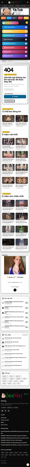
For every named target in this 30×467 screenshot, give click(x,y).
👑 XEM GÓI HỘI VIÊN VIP (7, 31)
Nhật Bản (5, 376)
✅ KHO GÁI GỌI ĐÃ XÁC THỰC (8, 35)
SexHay (3, 401)
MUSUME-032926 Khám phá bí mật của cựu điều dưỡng (15, 438)
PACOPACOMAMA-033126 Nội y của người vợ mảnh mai (15, 445)
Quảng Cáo (3, 417)
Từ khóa (16, 407)
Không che (18, 376)
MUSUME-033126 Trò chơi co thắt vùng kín (11, 440)
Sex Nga (18, 454)
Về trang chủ (10, 100)
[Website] (8, 411)
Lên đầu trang (4, 462)
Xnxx (15, 383)
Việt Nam (6, 454)
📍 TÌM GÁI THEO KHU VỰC (8, 39)
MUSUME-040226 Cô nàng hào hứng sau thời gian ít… (14, 435)
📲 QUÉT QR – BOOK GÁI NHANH (9, 27)
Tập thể (10, 454)
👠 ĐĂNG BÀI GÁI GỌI (7, 51)
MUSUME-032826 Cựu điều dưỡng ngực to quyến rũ (14, 442)
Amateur (12, 378)
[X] (5, 411)
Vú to (19, 383)
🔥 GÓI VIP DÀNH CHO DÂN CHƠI (9, 43)
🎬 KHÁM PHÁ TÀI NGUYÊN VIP (9, 47)
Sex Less (14, 454)
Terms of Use (4, 424)
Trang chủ (5, 5)
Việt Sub (12, 376)
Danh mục (10, 407)
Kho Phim (18, 5)
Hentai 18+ (5, 378)
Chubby (4, 383)
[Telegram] (2, 411)
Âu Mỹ (25, 378)
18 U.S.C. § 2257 (5, 420)
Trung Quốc (19, 378)
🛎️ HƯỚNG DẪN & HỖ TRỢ (8, 55)
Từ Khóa (24, 5)
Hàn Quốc (10, 383)
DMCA (2, 422)
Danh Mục (11, 5)
